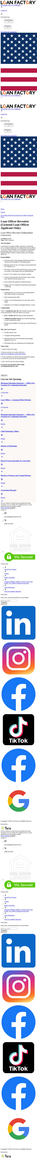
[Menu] (1, 97)
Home (2, 209)
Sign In (3, 32)
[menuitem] (8, 21)
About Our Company (10, 569)
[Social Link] (18, 640)
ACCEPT (12, 508)
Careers (3, 212)
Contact (6, 573)
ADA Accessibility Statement (12, 591)
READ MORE (5, 508)
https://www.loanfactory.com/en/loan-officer (13, 354)
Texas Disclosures (9, 587)
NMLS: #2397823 (9, 577)
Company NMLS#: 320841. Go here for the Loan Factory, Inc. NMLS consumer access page (18, 582)
